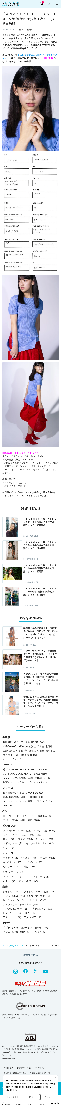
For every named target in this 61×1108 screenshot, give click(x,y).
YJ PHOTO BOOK (37, 769)
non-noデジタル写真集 (14, 778)
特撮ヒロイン (43, 908)
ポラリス (47, 801)
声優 (27, 896)
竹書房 (40, 750)
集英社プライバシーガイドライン (31, 1068)
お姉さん (29, 858)
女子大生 (44, 896)
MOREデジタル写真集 (36, 773)
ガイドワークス (22, 742)
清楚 (31, 866)
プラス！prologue (34, 792)
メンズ (11, 932)
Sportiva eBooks (38, 782)
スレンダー (14, 830)
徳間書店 (50, 750)
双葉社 (33, 754)
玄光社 (32, 746)
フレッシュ (45, 839)
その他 (41, 932)
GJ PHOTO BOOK (13, 773)
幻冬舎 (40, 746)
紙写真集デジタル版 (13, 792)
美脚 (36, 834)
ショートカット (15, 834)
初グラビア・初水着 (34, 927)
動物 (26, 932)
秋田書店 (7, 742)
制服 (29, 816)
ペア (9, 877)
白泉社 (14, 754)
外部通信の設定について (40, 1073)
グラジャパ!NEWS (17, 946)
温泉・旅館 (29, 881)
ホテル (10, 881)
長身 (10, 839)
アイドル (33, 891)
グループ (41, 877)
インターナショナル (40, 843)
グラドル (13, 891)
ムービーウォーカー (13, 759)
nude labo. (8, 805)
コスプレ (12, 816)
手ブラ (11, 927)
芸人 (31, 913)
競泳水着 (46, 816)
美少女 (11, 858)
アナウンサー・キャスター (21, 904)
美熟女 (48, 858)
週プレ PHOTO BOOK (15, 769)
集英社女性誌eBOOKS (39, 778)
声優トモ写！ (35, 801)
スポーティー (14, 843)
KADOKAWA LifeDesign (15, 746)
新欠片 (6, 754)
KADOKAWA (38, 742)
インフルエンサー (17, 908)
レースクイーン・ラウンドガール (25, 900)
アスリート (13, 917)
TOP (4, 946)
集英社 (48, 746)
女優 (50, 891)
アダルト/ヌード (32, 917)
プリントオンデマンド (14, 801)
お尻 (49, 830)
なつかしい (13, 862)
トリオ (24, 877)
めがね (11, 820)
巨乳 (33, 830)
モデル (11, 896)
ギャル (10, 847)
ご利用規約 (8, 1068)
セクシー (13, 866)
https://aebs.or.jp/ (8, 1058)
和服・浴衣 (30, 820)
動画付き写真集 (11, 797)
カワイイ (35, 862)
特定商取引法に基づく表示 (15, 1073)
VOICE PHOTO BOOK (33, 797)
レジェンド (13, 913)
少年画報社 (30, 750)
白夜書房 (24, 754)
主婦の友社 (9, 750)
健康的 (26, 839)
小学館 (19, 750)
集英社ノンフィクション (16, 782)
